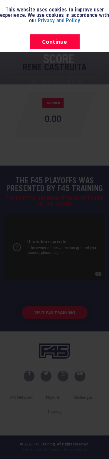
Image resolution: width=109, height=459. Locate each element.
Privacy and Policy (59, 21)
